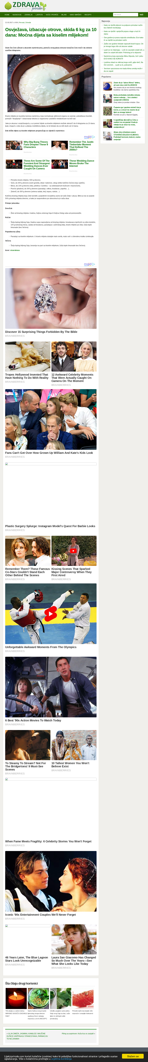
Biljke (64, 15)
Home (7, 15)
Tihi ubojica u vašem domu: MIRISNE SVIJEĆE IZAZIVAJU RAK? (16, 1013)
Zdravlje (29, 15)
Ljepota (39, 15)
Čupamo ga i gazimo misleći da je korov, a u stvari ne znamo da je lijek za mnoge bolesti (127, 109)
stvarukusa (15, 250)
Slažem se (133, 1056)
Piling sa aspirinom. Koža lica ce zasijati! (78, 1034)
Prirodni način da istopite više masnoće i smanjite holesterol (82, 1012)
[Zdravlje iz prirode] (25, 11)
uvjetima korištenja (61, 1058)
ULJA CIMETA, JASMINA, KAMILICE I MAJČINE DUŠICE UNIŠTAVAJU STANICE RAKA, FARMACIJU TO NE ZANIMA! (27, 1036)
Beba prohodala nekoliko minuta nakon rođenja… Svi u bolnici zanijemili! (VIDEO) (127, 97)
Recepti (88, 15)
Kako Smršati (75, 15)
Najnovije (17, 15)
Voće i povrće (52, 15)
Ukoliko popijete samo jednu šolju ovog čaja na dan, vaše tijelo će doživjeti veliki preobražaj (60, 1015)
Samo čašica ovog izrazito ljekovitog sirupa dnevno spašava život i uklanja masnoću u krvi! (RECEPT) (37, 1015)
